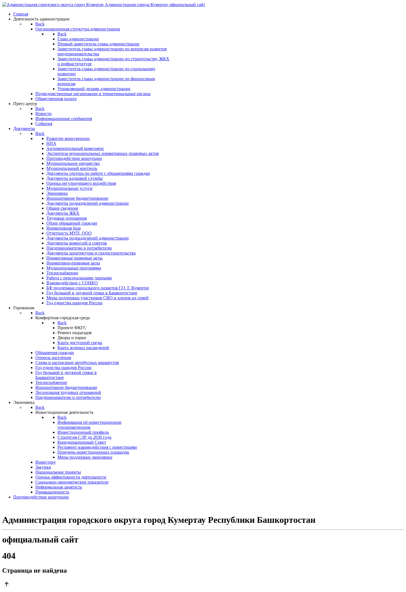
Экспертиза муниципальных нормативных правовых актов (102, 153)
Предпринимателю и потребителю (79, 248)
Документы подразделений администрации (87, 203)
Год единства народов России (74, 302)
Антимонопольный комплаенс (75, 148)
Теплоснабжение (62, 273)
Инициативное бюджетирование (77, 198)
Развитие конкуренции (68, 138)
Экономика (57, 193)
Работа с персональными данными (79, 278)
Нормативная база (63, 228)
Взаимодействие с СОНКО (72, 283)
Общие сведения (62, 208)
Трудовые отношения (66, 218)
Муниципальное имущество (73, 163)
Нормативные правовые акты (74, 258)
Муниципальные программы (73, 268)
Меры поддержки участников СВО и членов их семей (97, 297)
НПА (51, 143)
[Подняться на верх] (203, 585)
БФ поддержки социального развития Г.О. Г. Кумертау (97, 287)
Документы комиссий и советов (76, 243)
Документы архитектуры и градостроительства (91, 253)
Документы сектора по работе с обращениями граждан (98, 173)
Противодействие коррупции (74, 158)
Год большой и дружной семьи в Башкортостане (91, 292)
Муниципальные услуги (69, 188)
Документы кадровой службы (74, 178)
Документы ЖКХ (63, 213)
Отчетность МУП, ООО (69, 233)
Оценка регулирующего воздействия (81, 183)
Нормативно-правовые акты (73, 263)
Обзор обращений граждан (71, 223)
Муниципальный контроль (71, 168)
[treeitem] (68, 138)
